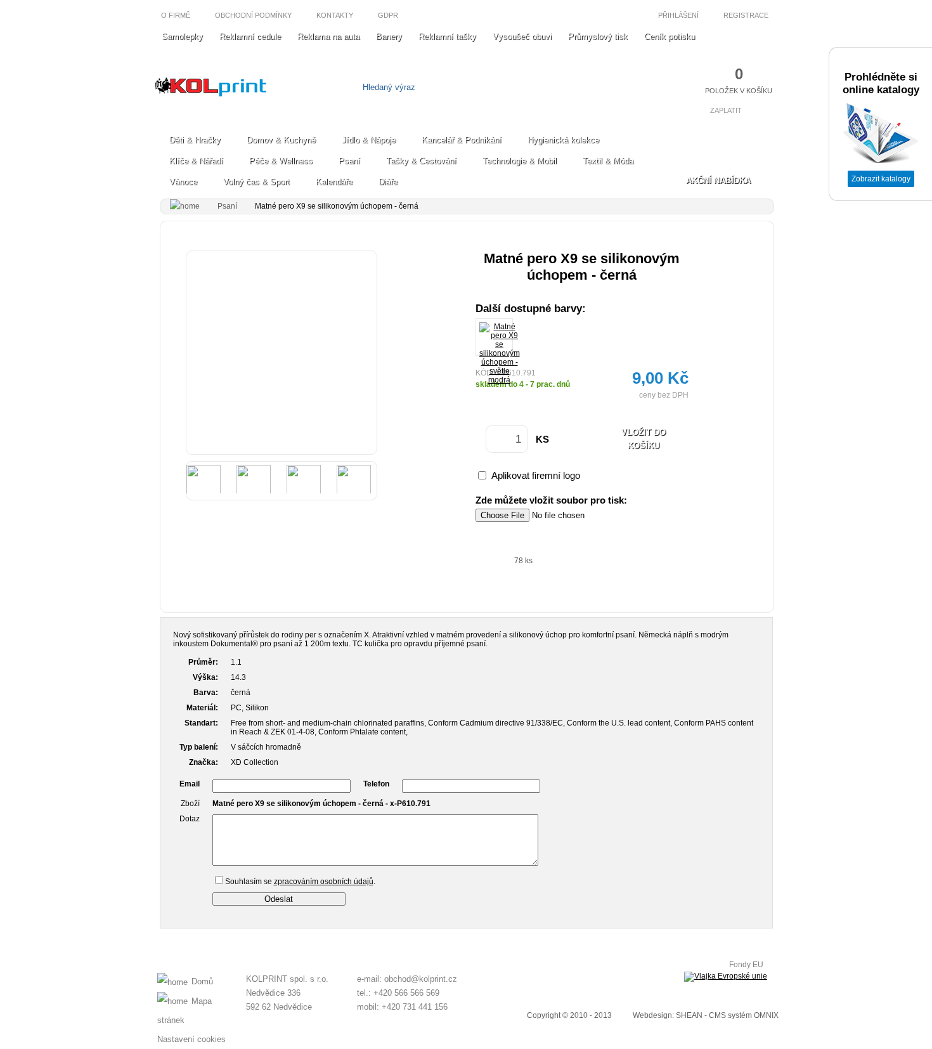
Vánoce (183, 181)
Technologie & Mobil (519, 161)
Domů (202, 981)
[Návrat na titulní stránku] (210, 93)
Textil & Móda (608, 161)
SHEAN (689, 1015)
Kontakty (334, 15)
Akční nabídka (718, 180)
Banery (389, 36)
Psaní (349, 161)
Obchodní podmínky (253, 15)
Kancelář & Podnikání (462, 140)
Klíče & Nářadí (196, 161)
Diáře (388, 181)
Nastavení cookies (191, 1039)
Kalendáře (334, 181)
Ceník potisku (669, 36)
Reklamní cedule (250, 36)
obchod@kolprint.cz (420, 979)
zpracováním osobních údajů (323, 881)
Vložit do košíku (643, 438)
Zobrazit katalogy (880, 178)
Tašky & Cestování (421, 161)
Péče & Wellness (281, 161)
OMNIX (766, 1015)
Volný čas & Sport (256, 181)
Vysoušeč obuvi (522, 36)
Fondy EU (746, 964)
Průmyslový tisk (598, 36)
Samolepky (182, 36)
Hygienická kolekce (563, 140)
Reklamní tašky (447, 36)
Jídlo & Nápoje (369, 140)
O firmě (175, 15)
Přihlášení (677, 15)
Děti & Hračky (195, 140)
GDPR (388, 15)
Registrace (746, 15)
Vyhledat (540, 87)
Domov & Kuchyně (281, 140)
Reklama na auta (328, 36)
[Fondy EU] (725, 977)
